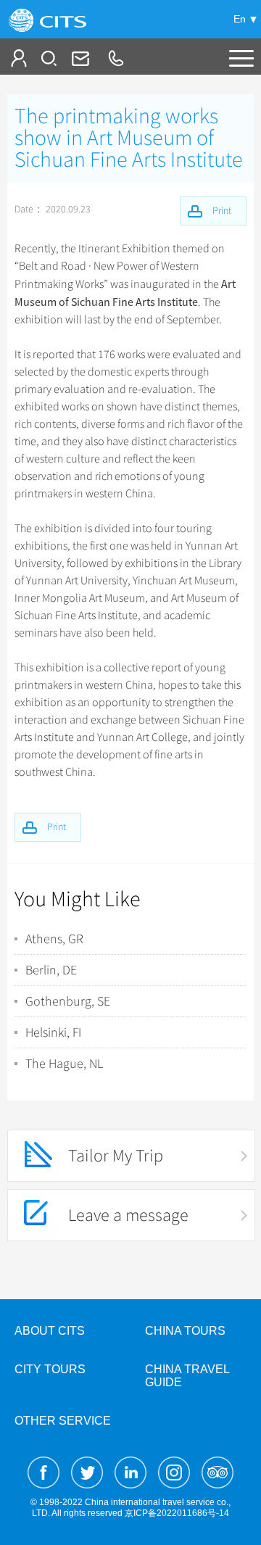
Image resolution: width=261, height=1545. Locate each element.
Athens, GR (54, 939)
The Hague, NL (64, 1064)
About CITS (49, 1331)
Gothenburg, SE (67, 1001)
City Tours (50, 1369)
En (239, 19)
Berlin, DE (51, 970)
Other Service (62, 1420)
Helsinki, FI (53, 1032)
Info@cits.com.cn (79, 58)
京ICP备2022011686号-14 (177, 1513)
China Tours (185, 1331)
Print (56, 827)
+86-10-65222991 (115, 58)
